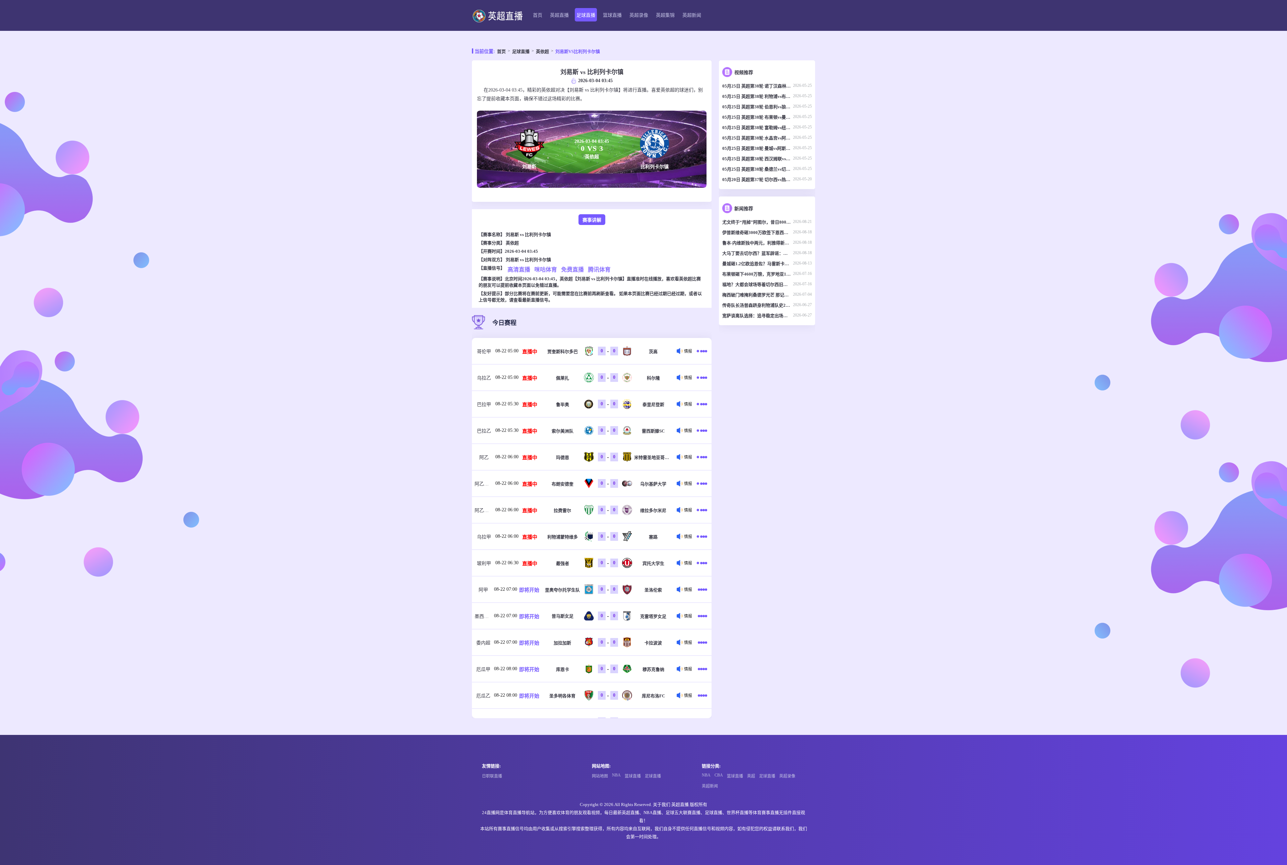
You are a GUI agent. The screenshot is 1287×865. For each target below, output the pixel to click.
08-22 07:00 (505, 589)
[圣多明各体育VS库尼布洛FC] (702, 695)
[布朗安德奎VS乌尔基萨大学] (702, 483)
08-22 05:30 (506, 403)
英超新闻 (691, 15)
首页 (537, 15)
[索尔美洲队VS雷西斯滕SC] (702, 430)
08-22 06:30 (506, 562)
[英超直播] (497, 15)
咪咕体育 (545, 269)
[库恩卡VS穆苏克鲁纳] (702, 669)
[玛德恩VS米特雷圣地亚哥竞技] (702, 457)
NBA (616, 775)
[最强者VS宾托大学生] (702, 563)
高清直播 (519, 269)
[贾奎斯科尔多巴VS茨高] (702, 351)
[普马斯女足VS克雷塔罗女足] (702, 616)
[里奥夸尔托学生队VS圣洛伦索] (702, 589)
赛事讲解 (592, 220)
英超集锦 (665, 15)
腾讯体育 (599, 269)
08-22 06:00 (506, 456)
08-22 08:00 (505, 668)
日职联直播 (492, 776)
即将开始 (529, 590)
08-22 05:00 (506, 350)
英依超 (542, 51)
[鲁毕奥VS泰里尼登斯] (702, 404)
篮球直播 (612, 15)
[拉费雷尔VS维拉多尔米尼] (702, 510)
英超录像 (638, 15)
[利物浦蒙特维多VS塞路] (702, 536)
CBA (719, 775)
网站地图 (600, 776)
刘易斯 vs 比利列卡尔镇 (528, 234)
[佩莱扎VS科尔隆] (702, 377)
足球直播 (585, 15)
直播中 (529, 351)
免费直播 (572, 269)
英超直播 (559, 15)
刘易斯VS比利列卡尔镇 (577, 51)
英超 (751, 776)
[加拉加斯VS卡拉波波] (702, 642)
